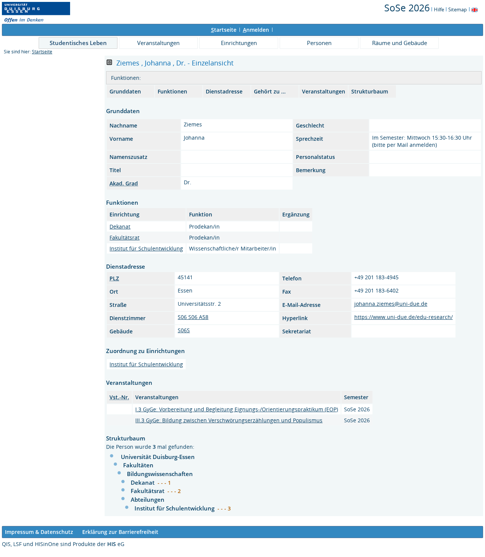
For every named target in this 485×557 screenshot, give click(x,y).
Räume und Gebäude (399, 43)
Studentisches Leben (78, 43)
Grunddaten (125, 91)
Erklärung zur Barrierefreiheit (120, 531)
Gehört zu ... (270, 91)
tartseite (223, 29)
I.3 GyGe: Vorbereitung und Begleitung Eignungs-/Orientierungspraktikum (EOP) (236, 409)
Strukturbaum (369, 91)
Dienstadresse (224, 91)
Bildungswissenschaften (160, 474)
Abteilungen (147, 499)
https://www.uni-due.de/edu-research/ (403, 317)
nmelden (256, 29)
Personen (319, 43)
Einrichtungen (239, 43)
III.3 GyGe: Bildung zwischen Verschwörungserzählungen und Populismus (228, 420)
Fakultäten (138, 465)
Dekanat (120, 226)
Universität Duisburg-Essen (158, 457)
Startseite (42, 51)
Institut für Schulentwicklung (146, 248)
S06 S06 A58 (193, 317)
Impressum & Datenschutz (39, 531)
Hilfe (439, 9)
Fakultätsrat (124, 237)
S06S (184, 330)
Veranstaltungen (158, 43)
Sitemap (457, 9)
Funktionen (172, 91)
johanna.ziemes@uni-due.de (390, 303)
